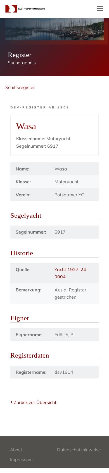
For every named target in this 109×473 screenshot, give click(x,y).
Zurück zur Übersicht (35, 402)
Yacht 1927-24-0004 (71, 273)
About (16, 449)
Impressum (21, 459)
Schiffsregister (20, 87)
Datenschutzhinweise (79, 449)
